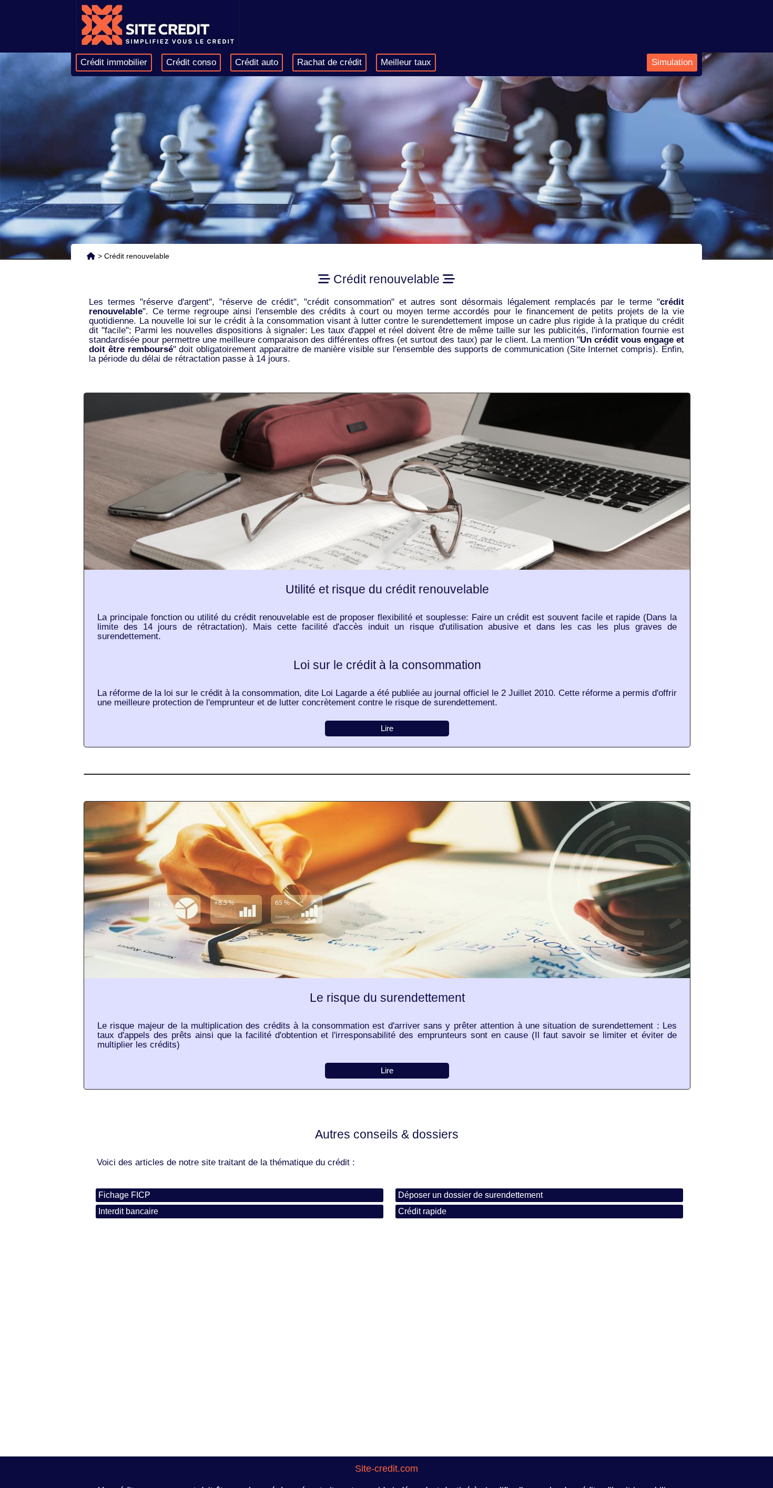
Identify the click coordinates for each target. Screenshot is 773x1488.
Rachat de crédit (329, 62)
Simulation (672, 62)
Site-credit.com (386, 1468)
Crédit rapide (422, 1211)
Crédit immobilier (113, 62)
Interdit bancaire (128, 1211)
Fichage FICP (124, 1195)
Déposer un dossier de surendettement (470, 1195)
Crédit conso (191, 62)
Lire (387, 728)
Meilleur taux (406, 62)
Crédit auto (256, 62)
